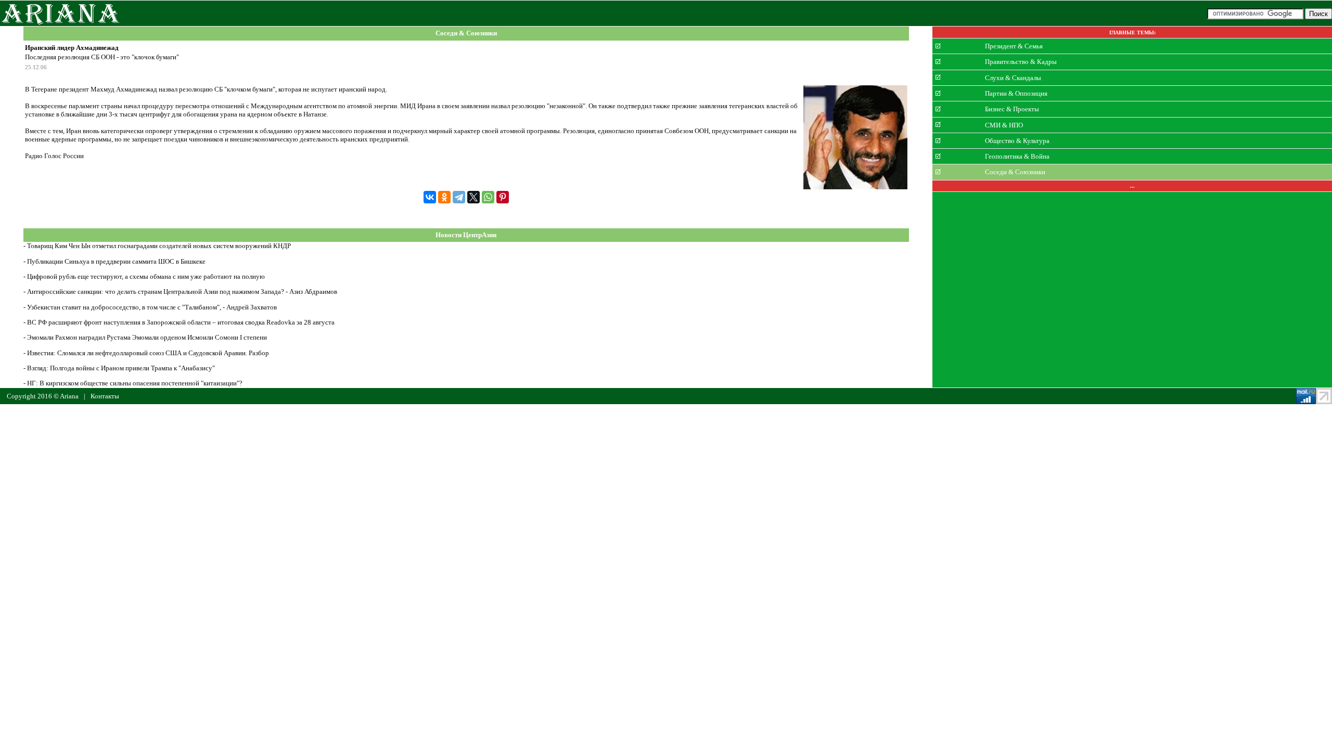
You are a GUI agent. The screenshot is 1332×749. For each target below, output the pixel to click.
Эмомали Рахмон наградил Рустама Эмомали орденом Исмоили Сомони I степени (147, 337)
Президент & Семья (1014, 46)
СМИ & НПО (1004, 124)
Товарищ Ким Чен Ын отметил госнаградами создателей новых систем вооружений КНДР (159, 246)
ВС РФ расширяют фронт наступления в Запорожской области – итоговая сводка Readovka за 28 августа (181, 322)
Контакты (105, 396)
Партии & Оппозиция (1016, 93)
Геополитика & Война (1017, 156)
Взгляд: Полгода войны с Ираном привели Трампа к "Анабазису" (121, 368)
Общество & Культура (1017, 141)
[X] (473, 197)
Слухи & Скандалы (1013, 77)
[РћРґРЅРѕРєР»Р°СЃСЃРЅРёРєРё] (444, 197)
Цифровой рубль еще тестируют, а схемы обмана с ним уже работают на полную (146, 276)
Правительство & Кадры (1021, 62)
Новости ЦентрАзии (466, 235)
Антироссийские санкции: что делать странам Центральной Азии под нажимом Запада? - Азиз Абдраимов (182, 291)
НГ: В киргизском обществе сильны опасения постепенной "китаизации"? (134, 383)
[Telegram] (459, 197)
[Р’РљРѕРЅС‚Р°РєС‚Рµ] (430, 197)
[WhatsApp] (488, 197)
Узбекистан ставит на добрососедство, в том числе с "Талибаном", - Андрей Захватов (152, 307)
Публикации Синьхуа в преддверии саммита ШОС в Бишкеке (116, 261)
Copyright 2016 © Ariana (43, 396)
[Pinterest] (502, 197)
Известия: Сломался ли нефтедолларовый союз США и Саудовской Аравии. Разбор (148, 353)
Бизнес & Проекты (1012, 109)
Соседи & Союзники (466, 33)
